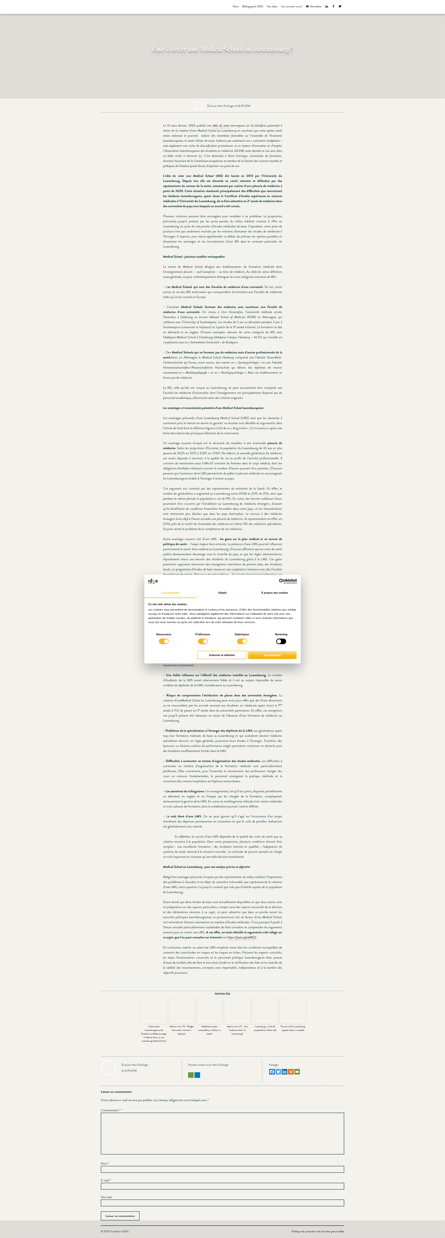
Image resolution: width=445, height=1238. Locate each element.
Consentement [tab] (170, 592)
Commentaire (110, 1110)
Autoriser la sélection (222, 655)
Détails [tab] (222, 592)
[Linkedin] (284, 1072)
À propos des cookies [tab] (274, 592)
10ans (236, 6)
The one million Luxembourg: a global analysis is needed (293, 1028)
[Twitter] (278, 1072)
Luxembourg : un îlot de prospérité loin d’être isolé (265, 1028)
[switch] (203, 641)
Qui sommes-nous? (291, 6)
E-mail (106, 1180)
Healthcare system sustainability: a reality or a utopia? (209, 1030)
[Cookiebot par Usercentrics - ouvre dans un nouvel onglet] (281, 581)
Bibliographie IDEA (252, 6)
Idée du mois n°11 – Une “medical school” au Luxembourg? (237, 1030)
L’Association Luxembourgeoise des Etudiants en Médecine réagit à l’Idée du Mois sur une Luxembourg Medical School (154, 1034)
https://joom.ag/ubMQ (241, 937)
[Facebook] (272, 1072)
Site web (106, 1197)
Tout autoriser (272, 655)
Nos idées (272, 6)
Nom (105, 1163)
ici (200, 155)
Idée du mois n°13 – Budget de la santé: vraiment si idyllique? (182, 1030)
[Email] (297, 1072)
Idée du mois (221, 125)
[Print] (291, 1072)
